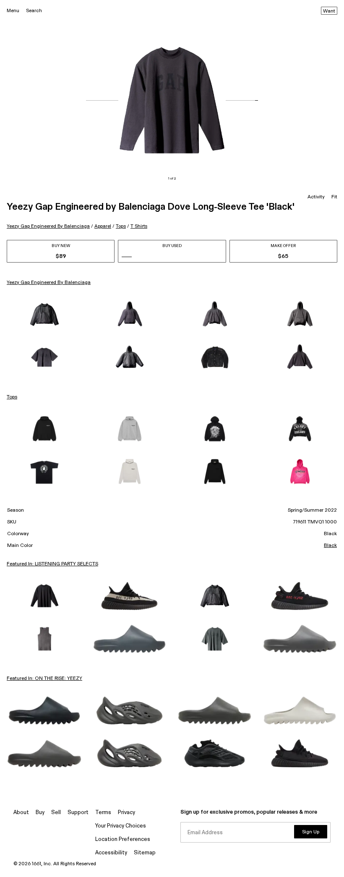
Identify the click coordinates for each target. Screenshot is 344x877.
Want (329, 11)
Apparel (102, 226)
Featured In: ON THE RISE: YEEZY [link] (44, 678)
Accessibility (111, 853)
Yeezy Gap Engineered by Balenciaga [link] (49, 282)
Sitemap (145, 853)
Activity (316, 197)
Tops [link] (12, 397)
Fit (334, 197)
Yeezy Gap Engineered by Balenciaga (48, 226)
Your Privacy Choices (120, 826)
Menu (13, 10)
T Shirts (138, 226)
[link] (44, 314)
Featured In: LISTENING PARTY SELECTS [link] (52, 564)
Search (34, 10)
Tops (121, 226)
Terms (103, 812)
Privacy (126, 812)
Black (330, 545)
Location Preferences (122, 839)
